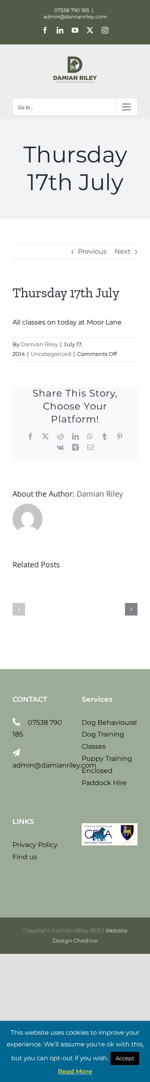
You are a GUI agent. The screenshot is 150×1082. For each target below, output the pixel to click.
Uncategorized (51, 353)
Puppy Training (107, 759)
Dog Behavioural (109, 722)
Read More (75, 1071)
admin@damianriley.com (75, 16)
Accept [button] (124, 1058)
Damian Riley (39, 344)
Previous (92, 251)
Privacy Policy (35, 845)
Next (123, 251)
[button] (18, 609)
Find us (24, 857)
